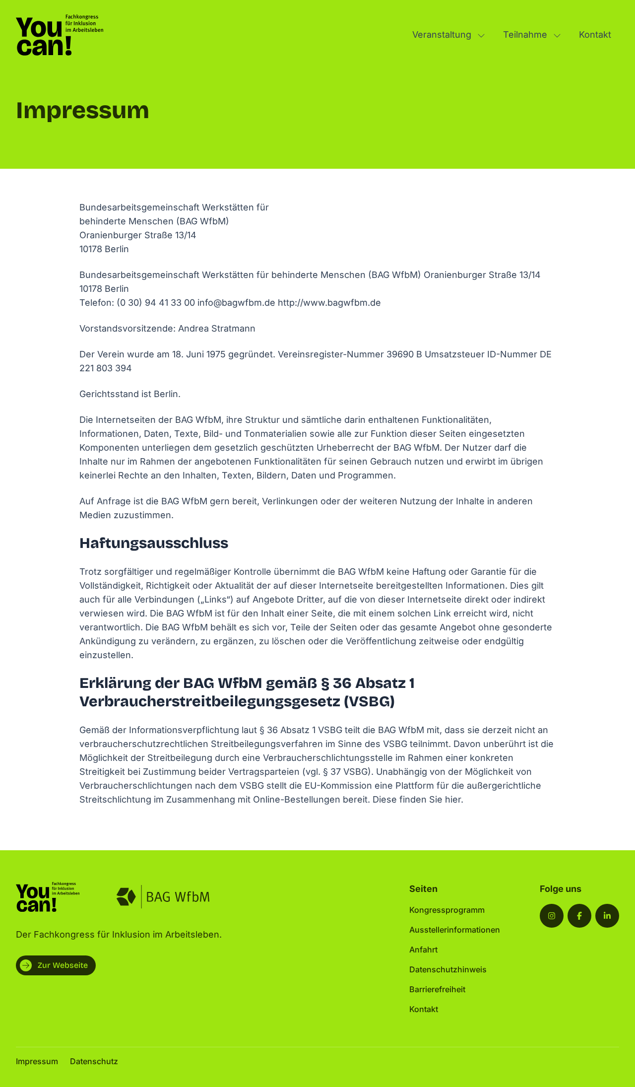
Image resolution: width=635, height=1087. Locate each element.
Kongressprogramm (447, 910)
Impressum (37, 1061)
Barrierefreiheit (437, 989)
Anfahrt (423, 949)
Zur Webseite (63, 965)
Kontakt (595, 34)
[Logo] (59, 35)
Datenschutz (94, 1061)
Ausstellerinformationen (454, 930)
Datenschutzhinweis (448, 969)
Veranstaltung (441, 34)
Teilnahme (525, 34)
